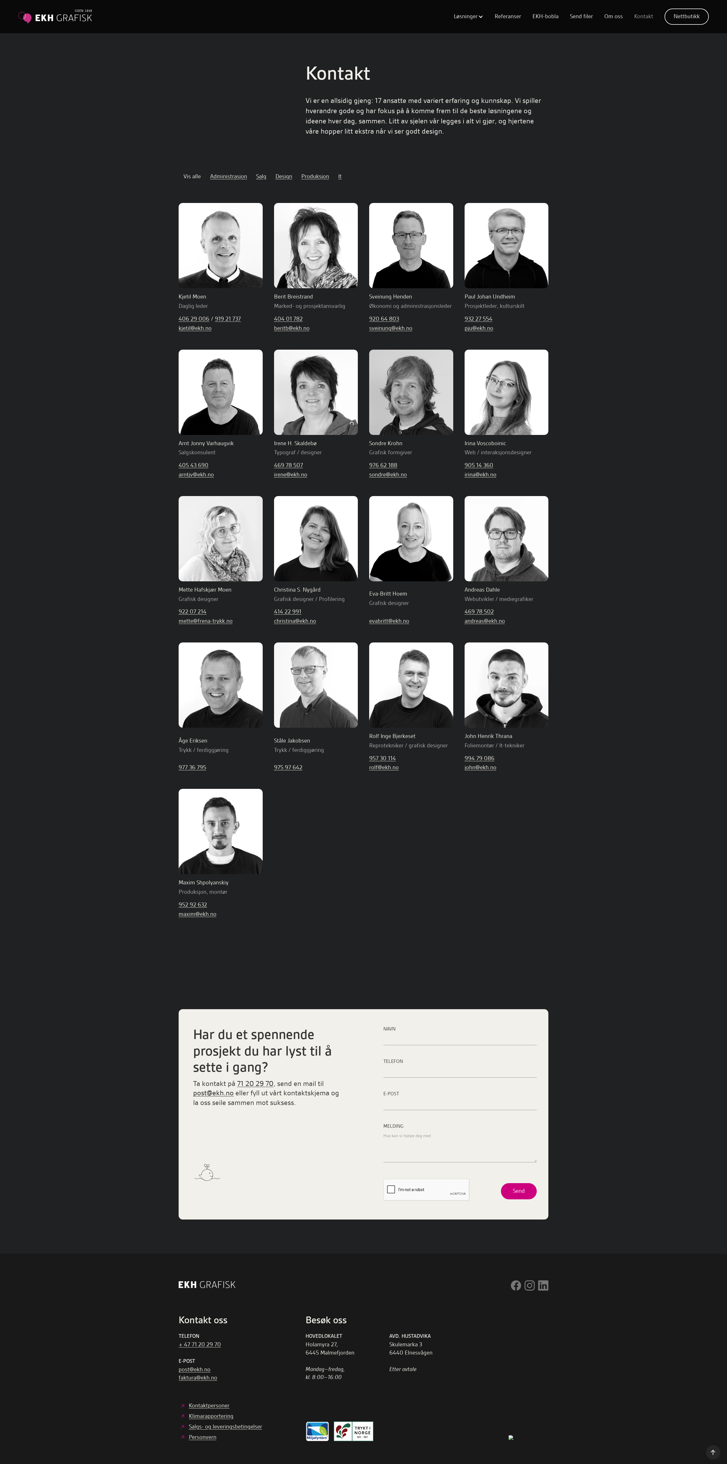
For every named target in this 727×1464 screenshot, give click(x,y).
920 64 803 (384, 318)
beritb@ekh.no (292, 328)
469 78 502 (479, 611)
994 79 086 (479, 758)
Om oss (613, 16)
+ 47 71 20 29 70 (200, 1344)
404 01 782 (288, 318)
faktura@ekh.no (198, 1377)
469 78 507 (288, 465)
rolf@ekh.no (384, 767)
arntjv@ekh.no (196, 474)
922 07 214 (192, 611)
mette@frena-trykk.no (206, 621)
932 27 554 (478, 318)
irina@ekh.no (480, 474)
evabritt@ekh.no (389, 621)
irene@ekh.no (290, 474)
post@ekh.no (213, 1092)
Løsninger (466, 16)
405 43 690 (193, 465)
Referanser (508, 16)
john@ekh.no (480, 767)
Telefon (393, 1061)
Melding (393, 1126)
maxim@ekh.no (197, 914)
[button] (468, 16)
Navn (389, 1029)
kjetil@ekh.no (195, 328)
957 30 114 (382, 758)
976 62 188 (383, 465)
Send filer (581, 16)
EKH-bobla (545, 16)
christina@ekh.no (295, 621)
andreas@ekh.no (485, 621)
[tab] (192, 176)
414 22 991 (287, 611)
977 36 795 (192, 767)
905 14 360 (479, 465)
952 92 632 (193, 904)
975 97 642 (288, 767)
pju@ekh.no (479, 328)
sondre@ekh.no (388, 474)
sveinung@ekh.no (390, 328)
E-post (391, 1093)
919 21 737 (228, 318)
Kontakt (643, 16)
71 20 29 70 (255, 1083)
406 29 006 (194, 318)
